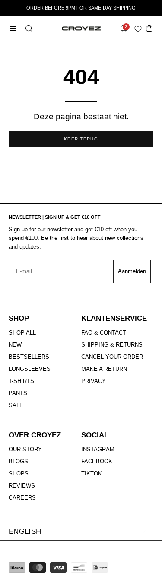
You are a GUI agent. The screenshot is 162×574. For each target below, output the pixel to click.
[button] (28, 28)
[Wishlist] (140, 29)
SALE (16, 405)
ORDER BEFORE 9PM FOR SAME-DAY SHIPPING (81, 7)
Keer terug (81, 139)
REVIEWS (22, 485)
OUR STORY (25, 449)
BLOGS (18, 461)
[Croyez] (81, 29)
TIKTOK (91, 473)
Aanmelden (132, 271)
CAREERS (22, 497)
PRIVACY (93, 381)
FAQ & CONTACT (103, 332)
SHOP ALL (22, 332)
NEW (15, 344)
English (25, 531)
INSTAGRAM (97, 449)
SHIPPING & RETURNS (112, 344)
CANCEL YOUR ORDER (112, 357)
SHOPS (19, 473)
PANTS (18, 393)
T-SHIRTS (21, 381)
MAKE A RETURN (104, 369)
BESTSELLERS (29, 357)
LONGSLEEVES (30, 369)
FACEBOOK (96, 461)
